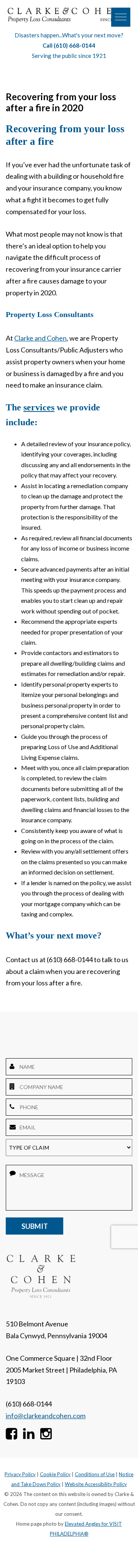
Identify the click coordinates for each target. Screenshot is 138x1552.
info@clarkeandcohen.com (45, 1415)
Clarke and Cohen (40, 338)
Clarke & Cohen (65, 15)
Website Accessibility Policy (96, 1484)
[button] (120, 17)
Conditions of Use (95, 1474)
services (38, 407)
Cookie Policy (55, 1474)
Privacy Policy (20, 1474)
